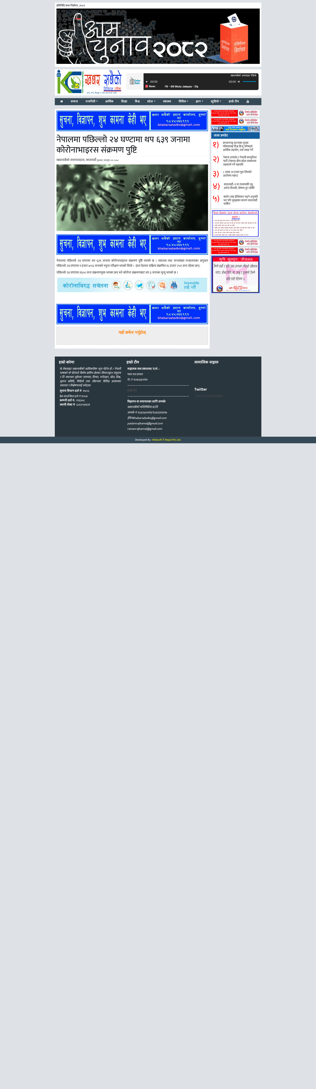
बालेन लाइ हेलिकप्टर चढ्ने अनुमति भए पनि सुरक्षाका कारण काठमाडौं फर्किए (241, 200)
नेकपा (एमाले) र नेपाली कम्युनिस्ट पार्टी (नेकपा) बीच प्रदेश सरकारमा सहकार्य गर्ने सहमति (240, 161)
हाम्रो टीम (132, 390)
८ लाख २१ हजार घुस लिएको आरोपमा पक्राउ (237, 174)
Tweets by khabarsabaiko (209, 396)
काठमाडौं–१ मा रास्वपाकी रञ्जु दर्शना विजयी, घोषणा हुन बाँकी (239, 186)
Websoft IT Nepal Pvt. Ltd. (166, 440)
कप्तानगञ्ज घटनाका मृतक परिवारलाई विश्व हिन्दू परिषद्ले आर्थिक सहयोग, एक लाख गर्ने (238, 147)
